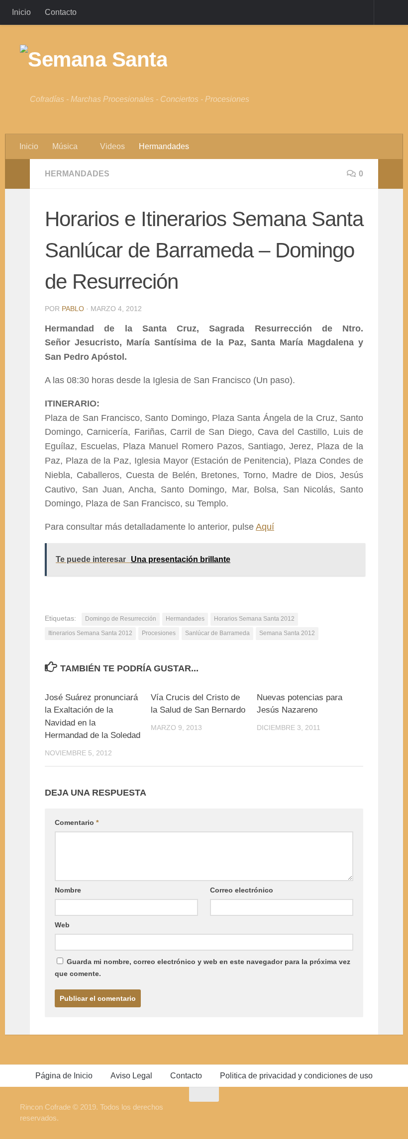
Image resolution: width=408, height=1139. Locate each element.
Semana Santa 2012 (287, 633)
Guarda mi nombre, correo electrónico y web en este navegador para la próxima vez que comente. (202, 967)
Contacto (61, 12)
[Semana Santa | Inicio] (93, 60)
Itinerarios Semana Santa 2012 (90, 633)
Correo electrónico (241, 890)
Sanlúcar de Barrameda (217, 633)
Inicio (21, 12)
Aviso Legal (131, 1075)
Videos (112, 146)
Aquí (265, 527)
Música (65, 146)
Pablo (73, 309)
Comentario (77, 822)
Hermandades (164, 146)
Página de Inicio (64, 1075)
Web (62, 925)
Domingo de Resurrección (120, 618)
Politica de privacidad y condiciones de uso (296, 1075)
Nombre (68, 890)
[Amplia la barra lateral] (17, 174)
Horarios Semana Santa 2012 (254, 618)
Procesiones (159, 633)
